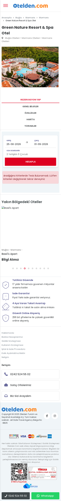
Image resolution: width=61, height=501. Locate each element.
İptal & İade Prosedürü (13, 349)
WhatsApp (47, 495)
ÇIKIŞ (36, 140)
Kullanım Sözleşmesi (12, 345)
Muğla (18, 17)
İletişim (5, 357)
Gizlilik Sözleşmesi (11, 341)
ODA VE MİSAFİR (13, 150)
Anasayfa (7, 17)
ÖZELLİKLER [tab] (30, 113)
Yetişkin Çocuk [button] (17, 154)
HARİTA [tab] (31, 119)
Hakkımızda (8, 332)
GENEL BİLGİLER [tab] (30, 106)
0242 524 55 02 (17, 495)
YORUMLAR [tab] (30, 125)
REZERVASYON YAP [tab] (30, 99)
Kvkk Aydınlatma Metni (13, 353)
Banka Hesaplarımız (12, 336)
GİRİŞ (9, 140)
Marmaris (30, 17)
